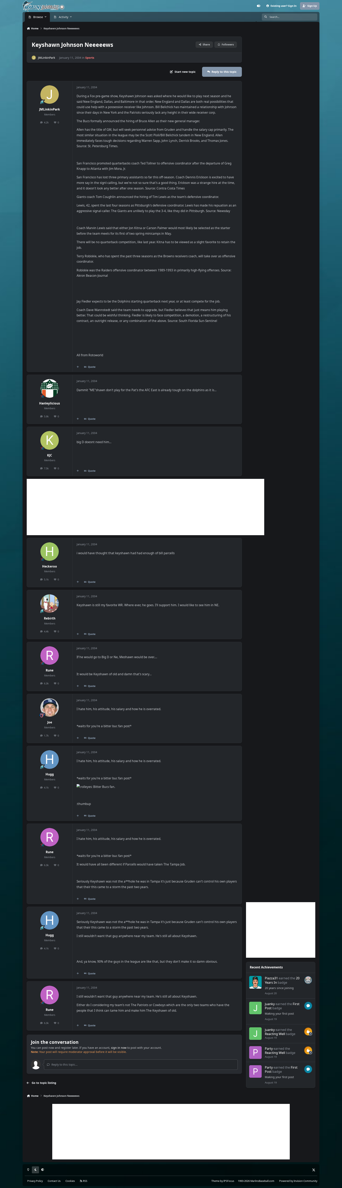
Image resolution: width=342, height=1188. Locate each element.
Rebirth (49, 618)
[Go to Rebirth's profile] (49, 603)
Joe (49, 722)
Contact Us (54, 1181)
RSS (84, 1181)
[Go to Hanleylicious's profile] (49, 388)
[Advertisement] (145, 507)
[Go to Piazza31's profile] (255, 982)
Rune (49, 670)
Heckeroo (49, 566)
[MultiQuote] (78, 367)
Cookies (70, 1181)
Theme (215, 1181)
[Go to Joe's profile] (49, 707)
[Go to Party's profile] (255, 1052)
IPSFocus (228, 1181)
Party (269, 1048)
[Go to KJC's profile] (49, 440)
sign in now (118, 1048)
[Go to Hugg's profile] (49, 759)
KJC (49, 455)
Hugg (50, 774)
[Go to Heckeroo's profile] (49, 551)
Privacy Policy (35, 1181)
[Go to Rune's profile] (49, 655)
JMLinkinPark (46, 58)
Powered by (298, 1181)
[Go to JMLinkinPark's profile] (34, 58)
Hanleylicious (49, 403)
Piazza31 (271, 978)
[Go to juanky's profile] (255, 1008)
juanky (270, 1004)
